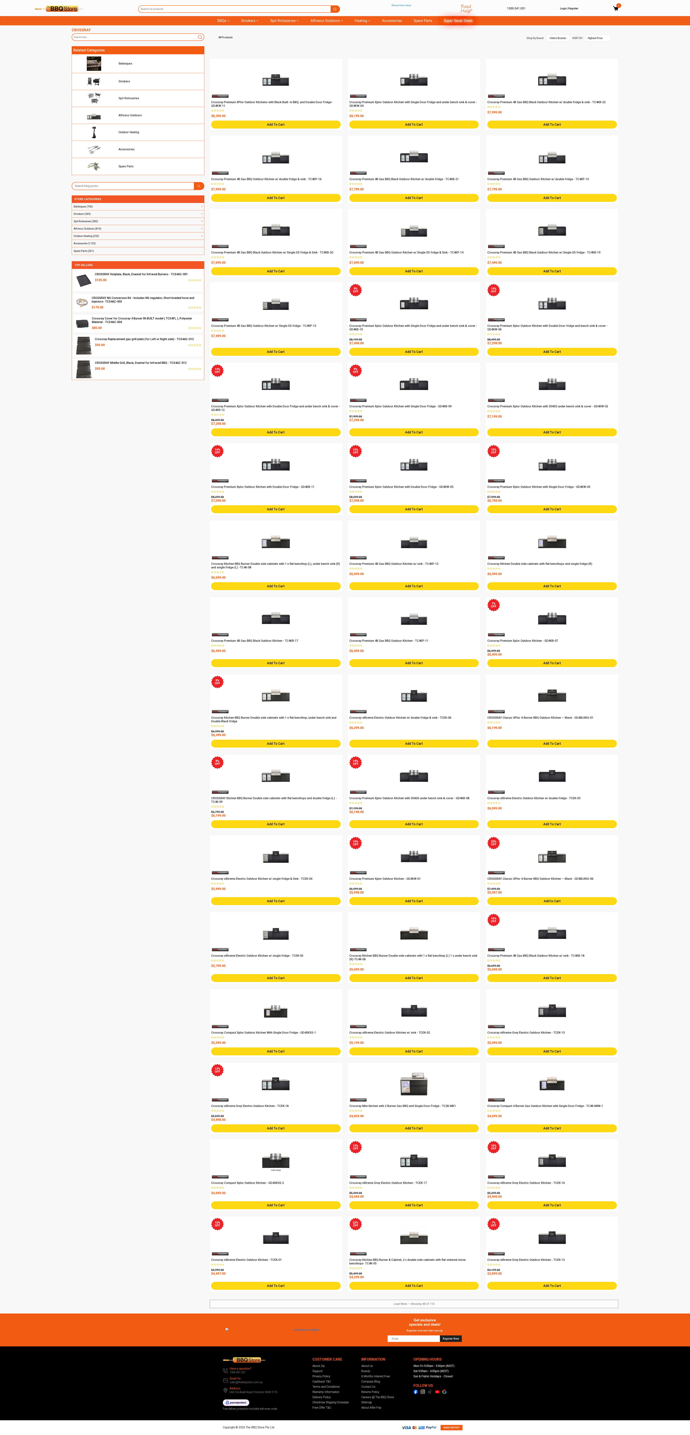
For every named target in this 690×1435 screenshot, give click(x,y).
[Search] (200, 37)
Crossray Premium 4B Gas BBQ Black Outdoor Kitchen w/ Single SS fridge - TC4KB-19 (543, 252)
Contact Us (368, 1386)
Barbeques (125, 63)
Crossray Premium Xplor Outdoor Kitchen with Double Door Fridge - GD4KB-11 (262, 487)
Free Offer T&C (321, 1407)
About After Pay (371, 1407)
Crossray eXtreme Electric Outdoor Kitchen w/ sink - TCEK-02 (389, 1032)
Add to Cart (552, 901)
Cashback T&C (321, 1381)
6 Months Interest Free (375, 1376)
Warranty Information (325, 1392)
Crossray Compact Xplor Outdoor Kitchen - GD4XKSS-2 (247, 1183)
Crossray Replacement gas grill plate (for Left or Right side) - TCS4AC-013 (144, 339)
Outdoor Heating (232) (86, 236)
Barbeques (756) (83, 206)
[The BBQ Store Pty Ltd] (83, 8)
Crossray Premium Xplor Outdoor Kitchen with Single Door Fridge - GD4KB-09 (400, 406)
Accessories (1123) (85, 243)
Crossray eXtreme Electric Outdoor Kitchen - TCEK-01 (246, 1260)
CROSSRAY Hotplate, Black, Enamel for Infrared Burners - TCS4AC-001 (141, 274)
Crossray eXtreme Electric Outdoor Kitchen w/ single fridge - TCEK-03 (257, 955)
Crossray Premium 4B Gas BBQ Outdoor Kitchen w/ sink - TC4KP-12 (393, 564)
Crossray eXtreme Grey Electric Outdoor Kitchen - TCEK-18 (250, 1106)
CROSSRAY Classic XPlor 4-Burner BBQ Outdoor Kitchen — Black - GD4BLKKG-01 (540, 717)
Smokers (124, 81)
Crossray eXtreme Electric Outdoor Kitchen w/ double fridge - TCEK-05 (533, 798)
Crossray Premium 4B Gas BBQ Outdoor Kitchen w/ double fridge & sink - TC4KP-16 (266, 179)
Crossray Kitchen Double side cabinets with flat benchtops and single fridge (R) (539, 564)
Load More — (414, 1304)
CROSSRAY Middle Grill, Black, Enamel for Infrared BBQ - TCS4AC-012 (141, 363)
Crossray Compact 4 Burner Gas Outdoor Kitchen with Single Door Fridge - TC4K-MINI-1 (545, 1106)
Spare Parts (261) (84, 251)
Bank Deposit (451, 1427)
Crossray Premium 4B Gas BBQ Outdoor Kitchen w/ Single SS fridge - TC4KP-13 (263, 326)
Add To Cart (276, 124)
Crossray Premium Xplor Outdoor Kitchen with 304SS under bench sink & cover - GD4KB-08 (409, 798)
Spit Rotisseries (129, 98)
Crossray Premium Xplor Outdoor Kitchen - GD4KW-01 (385, 878)
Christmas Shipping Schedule (330, 1402)
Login (563, 8)
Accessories (392, 21)
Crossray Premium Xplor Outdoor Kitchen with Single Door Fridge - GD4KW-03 (538, 487)
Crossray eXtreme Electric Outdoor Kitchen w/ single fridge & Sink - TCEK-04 (261, 878)
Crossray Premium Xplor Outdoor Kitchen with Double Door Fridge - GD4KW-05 (401, 487)
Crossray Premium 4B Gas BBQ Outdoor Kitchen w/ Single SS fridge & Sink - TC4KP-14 (406, 252)
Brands (365, 1371)
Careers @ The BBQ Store (377, 1397)
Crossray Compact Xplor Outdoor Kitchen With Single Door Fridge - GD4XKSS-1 (263, 1032)
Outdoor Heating (129, 132)
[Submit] (335, 9)
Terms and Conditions (326, 1386)
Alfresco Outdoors (130, 115)
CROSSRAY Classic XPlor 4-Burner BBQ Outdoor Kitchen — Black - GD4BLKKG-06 (540, 878)
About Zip (318, 1366)
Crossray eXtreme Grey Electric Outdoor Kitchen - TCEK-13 (526, 1260)
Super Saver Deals (458, 21)
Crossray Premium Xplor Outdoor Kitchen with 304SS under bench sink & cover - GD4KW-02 (547, 406)
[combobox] (239, 9)
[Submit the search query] (199, 186)
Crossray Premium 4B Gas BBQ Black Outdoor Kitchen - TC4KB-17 (254, 640)
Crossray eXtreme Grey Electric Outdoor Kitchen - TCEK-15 (526, 1032)
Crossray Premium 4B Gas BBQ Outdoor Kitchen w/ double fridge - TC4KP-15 (538, 179)
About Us (367, 1366)
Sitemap (366, 1402)
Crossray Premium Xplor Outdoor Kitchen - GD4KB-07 (522, 640)
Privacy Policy (321, 1376)
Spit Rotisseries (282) (86, 221)
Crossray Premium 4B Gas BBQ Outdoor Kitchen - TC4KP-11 (388, 640)
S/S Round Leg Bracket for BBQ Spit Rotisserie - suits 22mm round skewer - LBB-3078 (63, 1421)
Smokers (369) (82, 213)
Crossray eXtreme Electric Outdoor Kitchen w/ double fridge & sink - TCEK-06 (400, 717)
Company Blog (370, 1381)
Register (573, 8)
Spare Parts (423, 21)
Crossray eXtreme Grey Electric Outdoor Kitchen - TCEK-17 (388, 1183)
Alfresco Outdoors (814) (87, 228)
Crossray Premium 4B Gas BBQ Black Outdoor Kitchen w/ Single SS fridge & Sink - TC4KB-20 (272, 252)
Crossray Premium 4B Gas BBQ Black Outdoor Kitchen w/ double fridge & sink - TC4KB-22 (546, 102)
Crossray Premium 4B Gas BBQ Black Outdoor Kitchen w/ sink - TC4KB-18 (535, 955)
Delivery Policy (321, 1397)
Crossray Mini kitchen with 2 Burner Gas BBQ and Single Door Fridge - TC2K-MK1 (402, 1106)
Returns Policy (370, 1392)
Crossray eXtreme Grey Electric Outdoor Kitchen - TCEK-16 (526, 1183)
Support (317, 1371)
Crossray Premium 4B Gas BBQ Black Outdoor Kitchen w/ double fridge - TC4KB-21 (404, 179)
